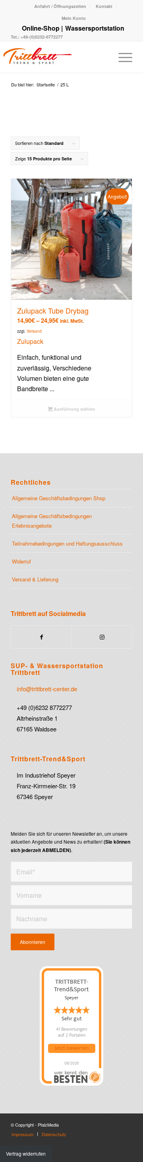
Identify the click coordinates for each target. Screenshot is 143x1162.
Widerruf (21, 561)
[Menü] (121, 57)
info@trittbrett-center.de (47, 688)
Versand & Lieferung (35, 579)
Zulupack (30, 341)
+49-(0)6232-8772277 (41, 37)
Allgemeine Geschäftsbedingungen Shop (58, 498)
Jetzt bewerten (71, 1048)
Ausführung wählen (73, 409)
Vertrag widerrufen (26, 1153)
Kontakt (104, 6)
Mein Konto (74, 18)
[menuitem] (60, 6)
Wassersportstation (94, 28)
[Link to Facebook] (41, 637)
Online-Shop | (42, 28)
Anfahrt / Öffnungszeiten (60, 6)
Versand (34, 331)
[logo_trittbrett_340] (51, 57)
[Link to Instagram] (102, 637)
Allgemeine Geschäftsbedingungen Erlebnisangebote (52, 520)
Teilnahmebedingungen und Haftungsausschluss (67, 543)
